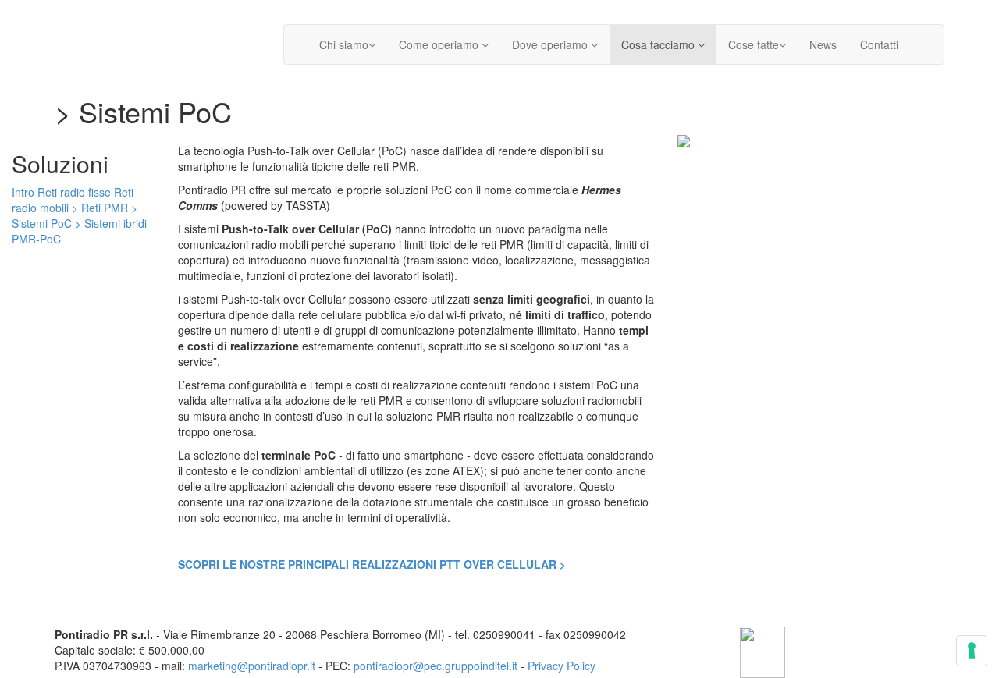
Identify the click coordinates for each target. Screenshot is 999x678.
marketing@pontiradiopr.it (251, 665)
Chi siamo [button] (343, 44)
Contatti (879, 44)
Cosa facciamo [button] (659, 44)
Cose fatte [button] (753, 44)
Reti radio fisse (74, 192)
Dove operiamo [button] (551, 44)
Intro (23, 192)
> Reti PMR (100, 207)
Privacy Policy (561, 665)
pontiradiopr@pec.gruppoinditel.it (435, 665)
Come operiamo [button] (440, 44)
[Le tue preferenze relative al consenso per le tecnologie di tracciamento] (972, 651)
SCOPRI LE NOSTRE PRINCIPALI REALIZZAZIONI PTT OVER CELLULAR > (372, 564)
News (823, 44)
